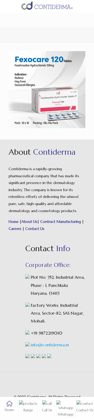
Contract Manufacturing (60, 221)
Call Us (47, 410)
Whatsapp (66, 414)
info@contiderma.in (50, 344)
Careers (15, 228)
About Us (29, 221)
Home (14, 221)
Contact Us (34, 228)
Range (28, 410)
